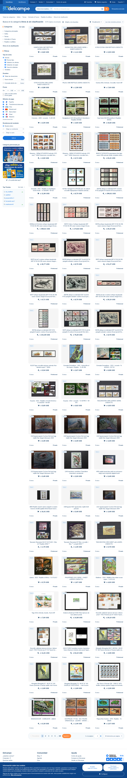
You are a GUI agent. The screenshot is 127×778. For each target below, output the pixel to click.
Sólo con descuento (11, 93)
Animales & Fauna (10, 39)
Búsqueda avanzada (118, 9)
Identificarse (22, 2)
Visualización (96, 22)
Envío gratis (8, 95)
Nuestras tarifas (7, 760)
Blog (38, 756)
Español (120, 2)
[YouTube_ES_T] (13, 154)
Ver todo (22, 27)
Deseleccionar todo (8, 119)
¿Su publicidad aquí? (14, 180)
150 (60, 736)
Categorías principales (11, 31)
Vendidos (7, 69)
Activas (7, 57)
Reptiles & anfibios (10, 42)
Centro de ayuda (76, 756)
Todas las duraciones (11, 76)
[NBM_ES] (13, 170)
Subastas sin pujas (12, 65)
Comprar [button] (33, 2)
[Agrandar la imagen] (43, 35)
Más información (16, 775)
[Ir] (100, 736)
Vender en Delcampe (77, 760)
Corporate (6, 758)
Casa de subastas (12, 67)
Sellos (6, 34)
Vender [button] (41, 2)
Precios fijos (10, 60)
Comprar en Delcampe (78, 758)
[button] (102, 9)
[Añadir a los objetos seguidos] (55, 28)
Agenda (39, 758)
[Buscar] (106, 9)
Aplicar (14, 138)
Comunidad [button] (49, 2)
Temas (6, 36)
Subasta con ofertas (13, 62)
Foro (38, 760)
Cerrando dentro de (10, 83)
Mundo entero (9, 126)
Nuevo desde (9, 79)
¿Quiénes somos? (8, 756)
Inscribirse (9, 2)
